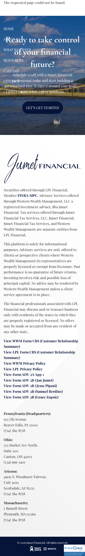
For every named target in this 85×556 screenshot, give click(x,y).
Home (8, 28)
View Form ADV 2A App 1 (24, 374)
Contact (11, 81)
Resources (13, 60)
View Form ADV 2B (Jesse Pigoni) (30, 385)
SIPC (33, 195)
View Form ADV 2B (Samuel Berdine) (33, 391)
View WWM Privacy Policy (25, 363)
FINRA (23, 195)
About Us (11, 39)
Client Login (15, 92)
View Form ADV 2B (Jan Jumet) (28, 380)
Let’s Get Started (42, 107)
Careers (11, 70)
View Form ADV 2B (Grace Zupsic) (31, 397)
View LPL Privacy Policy (23, 369)
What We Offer (17, 49)
